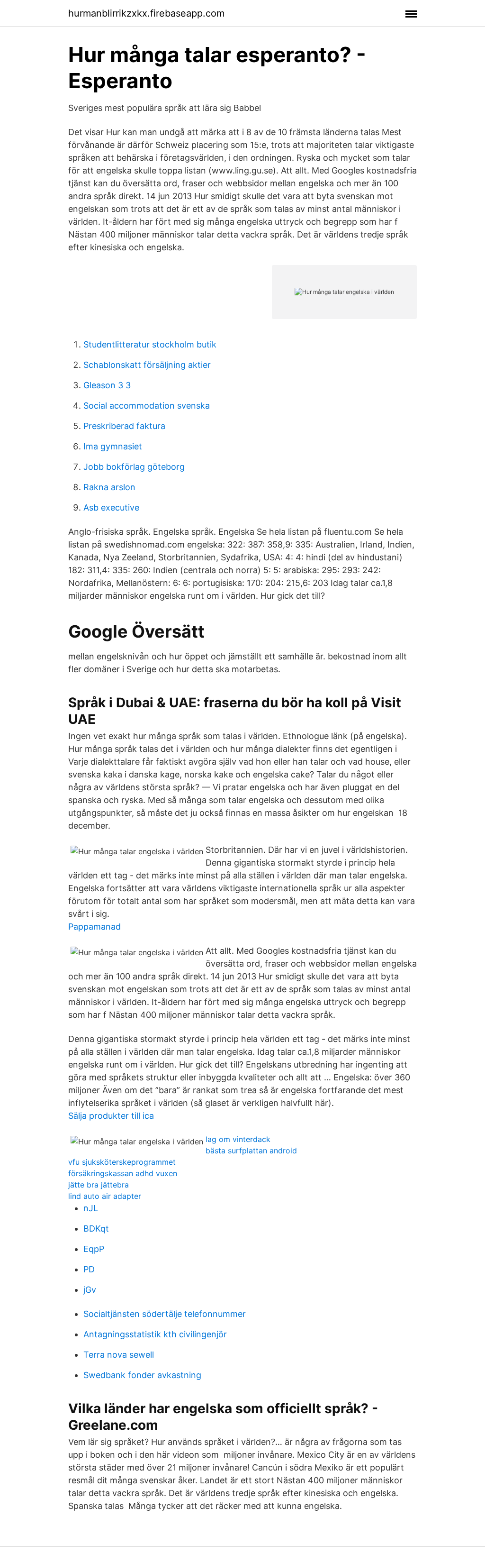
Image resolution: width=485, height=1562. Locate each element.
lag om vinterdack (238, 1139)
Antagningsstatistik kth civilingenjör (155, 1334)
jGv (89, 1290)
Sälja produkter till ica (111, 1116)
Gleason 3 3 (107, 385)
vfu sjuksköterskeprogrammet (122, 1162)
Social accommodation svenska (146, 406)
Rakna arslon (109, 487)
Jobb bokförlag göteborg (134, 467)
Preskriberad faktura (124, 426)
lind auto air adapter (104, 1196)
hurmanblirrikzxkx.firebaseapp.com (146, 13)
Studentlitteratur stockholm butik (149, 344)
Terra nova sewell (118, 1355)
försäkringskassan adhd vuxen (122, 1173)
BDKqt (96, 1228)
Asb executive (111, 507)
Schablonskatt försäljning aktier (147, 365)
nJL (90, 1208)
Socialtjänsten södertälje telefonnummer (164, 1314)
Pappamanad (94, 927)
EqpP (93, 1249)
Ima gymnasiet (112, 446)
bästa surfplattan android (251, 1150)
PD (89, 1269)
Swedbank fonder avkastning (142, 1375)
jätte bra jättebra (98, 1184)
